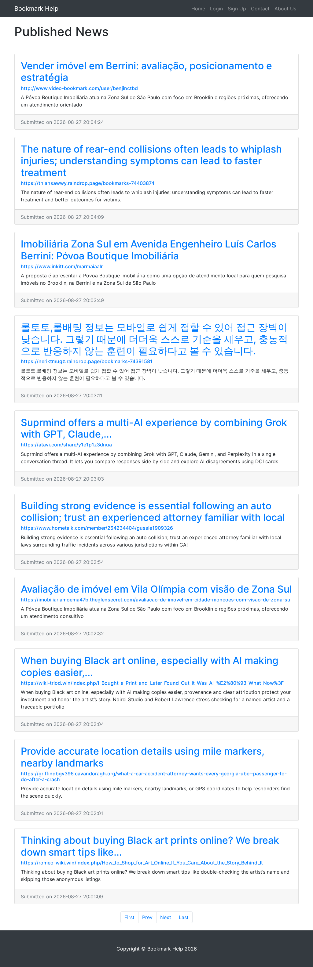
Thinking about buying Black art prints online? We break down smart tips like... (150, 846)
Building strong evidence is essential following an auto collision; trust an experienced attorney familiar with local (153, 511)
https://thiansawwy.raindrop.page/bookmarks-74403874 (87, 183)
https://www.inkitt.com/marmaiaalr (62, 266)
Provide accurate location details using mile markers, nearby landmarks (142, 757)
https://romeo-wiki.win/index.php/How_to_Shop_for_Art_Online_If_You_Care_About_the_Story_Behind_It (142, 863)
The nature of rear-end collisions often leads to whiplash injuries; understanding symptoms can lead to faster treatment (151, 161)
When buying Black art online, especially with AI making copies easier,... (149, 666)
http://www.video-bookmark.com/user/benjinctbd (79, 88)
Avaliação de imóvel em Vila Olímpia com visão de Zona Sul (156, 589)
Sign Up (237, 8)
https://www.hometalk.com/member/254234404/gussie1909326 (97, 528)
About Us (285, 8)
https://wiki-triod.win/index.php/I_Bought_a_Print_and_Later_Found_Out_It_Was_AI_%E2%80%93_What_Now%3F (152, 683)
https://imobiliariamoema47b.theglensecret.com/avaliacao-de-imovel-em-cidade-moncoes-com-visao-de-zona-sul (156, 600)
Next (165, 917)
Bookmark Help (36, 8)
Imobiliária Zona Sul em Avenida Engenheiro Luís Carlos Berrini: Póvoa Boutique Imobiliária (148, 250)
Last (184, 917)
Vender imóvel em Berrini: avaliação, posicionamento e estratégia (146, 71)
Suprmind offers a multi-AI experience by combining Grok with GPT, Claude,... (154, 428)
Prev (147, 917)
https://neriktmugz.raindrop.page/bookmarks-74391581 (87, 361)
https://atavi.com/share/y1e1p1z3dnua (66, 445)
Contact (260, 8)
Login (216, 8)
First (129, 917)
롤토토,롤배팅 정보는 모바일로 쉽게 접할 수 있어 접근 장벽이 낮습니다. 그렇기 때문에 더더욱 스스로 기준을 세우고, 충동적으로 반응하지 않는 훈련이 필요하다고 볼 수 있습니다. (154, 339)
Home (198, 8)
